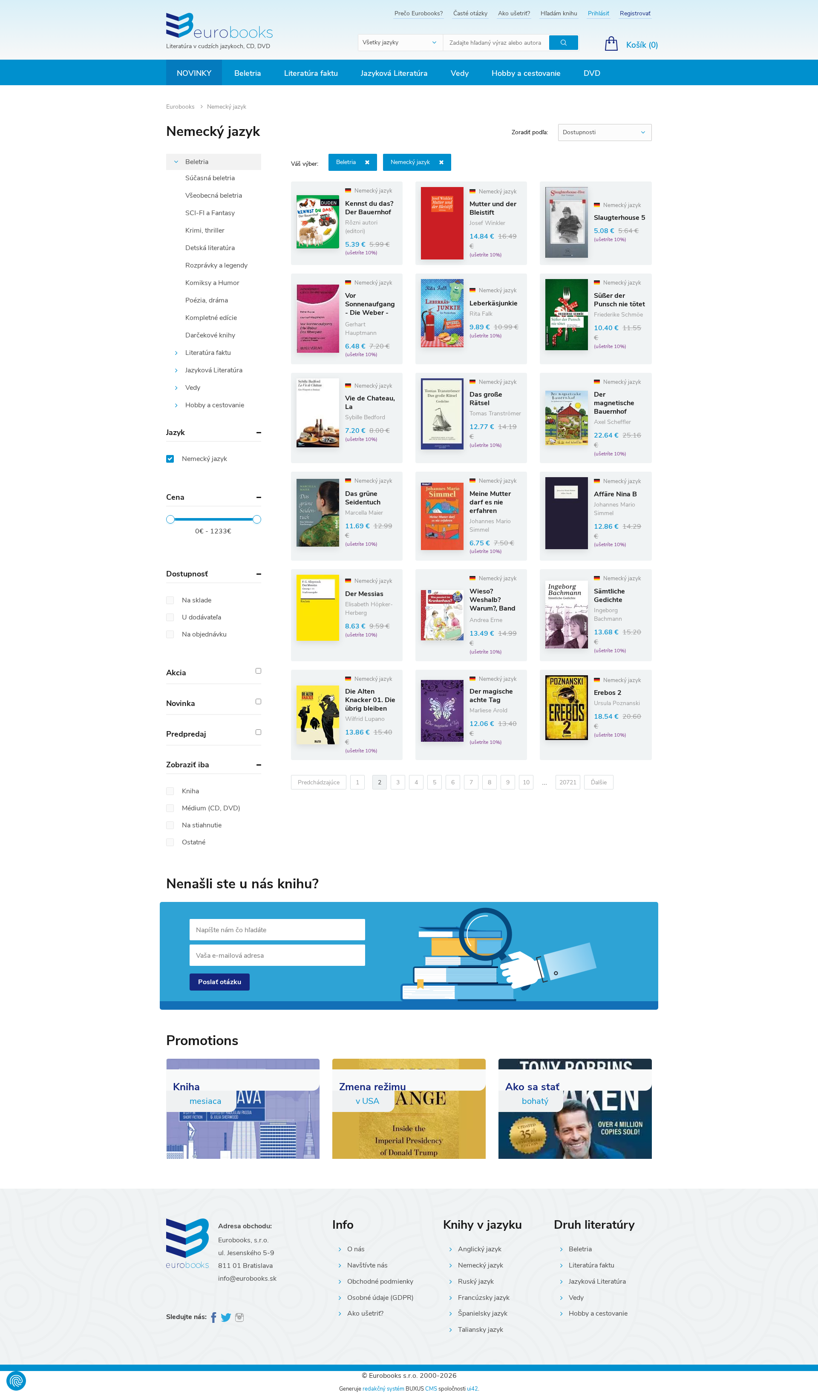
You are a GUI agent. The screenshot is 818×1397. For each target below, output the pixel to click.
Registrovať (635, 13)
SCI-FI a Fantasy (210, 213)
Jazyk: (410, 162)
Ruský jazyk (476, 1281)
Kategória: (346, 162)
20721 (567, 782)
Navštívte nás (367, 1265)
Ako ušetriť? (514, 13)
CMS (431, 1389)
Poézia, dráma (206, 300)
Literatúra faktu (311, 73)
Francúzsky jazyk (484, 1297)
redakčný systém (383, 1389)
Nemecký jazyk (480, 1265)
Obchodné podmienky (380, 1281)
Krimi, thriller (205, 230)
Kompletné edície (211, 318)
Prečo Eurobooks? (419, 13)
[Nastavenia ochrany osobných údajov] (16, 1381)
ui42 (472, 1389)
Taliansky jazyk (480, 1329)
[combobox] (401, 43)
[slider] (170, 519)
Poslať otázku (219, 982)
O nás (356, 1249)
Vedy (460, 73)
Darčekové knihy (210, 335)
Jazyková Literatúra (394, 73)
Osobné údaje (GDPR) (380, 1297)
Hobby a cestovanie (526, 73)
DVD (592, 73)
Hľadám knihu (559, 13)
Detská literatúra (210, 248)
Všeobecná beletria (213, 195)
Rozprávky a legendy (216, 265)
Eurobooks (181, 107)
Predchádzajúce (319, 782)
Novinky (194, 73)
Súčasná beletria (210, 178)
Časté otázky (470, 13)
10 (526, 782)
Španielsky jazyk (482, 1313)
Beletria (247, 73)
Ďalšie (599, 782)
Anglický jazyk (479, 1249)
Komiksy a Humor (212, 283)
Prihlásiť (598, 13)
